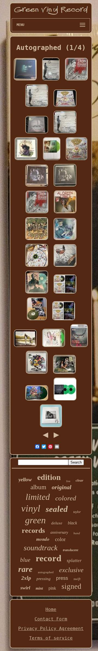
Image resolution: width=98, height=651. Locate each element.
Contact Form (51, 619)
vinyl (30, 508)
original (61, 487)
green (35, 520)
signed (71, 586)
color (60, 539)
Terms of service (51, 638)
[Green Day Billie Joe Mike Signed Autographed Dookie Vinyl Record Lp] (77, 160)
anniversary (59, 532)
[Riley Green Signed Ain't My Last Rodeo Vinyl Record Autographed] (51, 427)
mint (39, 588)
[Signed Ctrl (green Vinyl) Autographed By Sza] (64, 373)
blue (25, 560)
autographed (46, 572)
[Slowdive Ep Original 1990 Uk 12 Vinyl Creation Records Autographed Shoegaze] (65, 240)
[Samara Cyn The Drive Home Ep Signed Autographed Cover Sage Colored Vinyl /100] (37, 133)
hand (77, 533)
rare (25, 569)
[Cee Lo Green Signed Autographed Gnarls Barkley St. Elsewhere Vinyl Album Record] (36, 373)
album (38, 487)
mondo (43, 539)
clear (79, 480)
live (68, 481)
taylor (77, 512)
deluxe (56, 523)
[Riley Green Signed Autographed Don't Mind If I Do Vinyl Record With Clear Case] (65, 186)
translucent (70, 550)
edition (49, 477)
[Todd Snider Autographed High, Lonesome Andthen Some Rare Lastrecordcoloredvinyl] (51, 80)
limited (38, 497)
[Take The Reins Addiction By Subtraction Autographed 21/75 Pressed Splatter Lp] (37, 320)
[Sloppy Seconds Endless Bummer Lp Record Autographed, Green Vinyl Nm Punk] (37, 240)
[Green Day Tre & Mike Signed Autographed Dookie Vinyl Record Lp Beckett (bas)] (65, 106)
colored (65, 498)
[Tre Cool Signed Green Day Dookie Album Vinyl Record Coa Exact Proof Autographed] (65, 293)
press (62, 578)
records (33, 530)
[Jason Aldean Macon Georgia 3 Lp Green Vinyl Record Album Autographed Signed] (52, 160)
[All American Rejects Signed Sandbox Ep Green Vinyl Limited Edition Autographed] (37, 266)
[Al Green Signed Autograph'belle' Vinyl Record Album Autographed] (65, 213)
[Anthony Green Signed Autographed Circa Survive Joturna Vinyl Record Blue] (65, 266)
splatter (74, 560)
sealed (57, 509)
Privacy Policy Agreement (51, 628)
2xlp (26, 578)
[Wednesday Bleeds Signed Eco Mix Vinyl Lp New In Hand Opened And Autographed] (26, 160)
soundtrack (40, 548)
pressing (43, 579)
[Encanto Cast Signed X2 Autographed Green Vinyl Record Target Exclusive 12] (37, 400)
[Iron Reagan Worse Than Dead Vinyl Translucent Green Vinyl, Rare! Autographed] (76, 80)
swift (77, 579)
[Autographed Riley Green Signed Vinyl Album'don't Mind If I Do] (37, 186)
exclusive (71, 570)
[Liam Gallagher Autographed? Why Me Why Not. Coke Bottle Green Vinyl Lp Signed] (37, 293)
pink (52, 588)
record (48, 558)
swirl (25, 587)
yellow (25, 479)
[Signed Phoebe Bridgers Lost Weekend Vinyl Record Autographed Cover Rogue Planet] (25, 80)
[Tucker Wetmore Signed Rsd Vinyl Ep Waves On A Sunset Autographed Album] (25, 347)
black (72, 523)
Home (50, 609)
